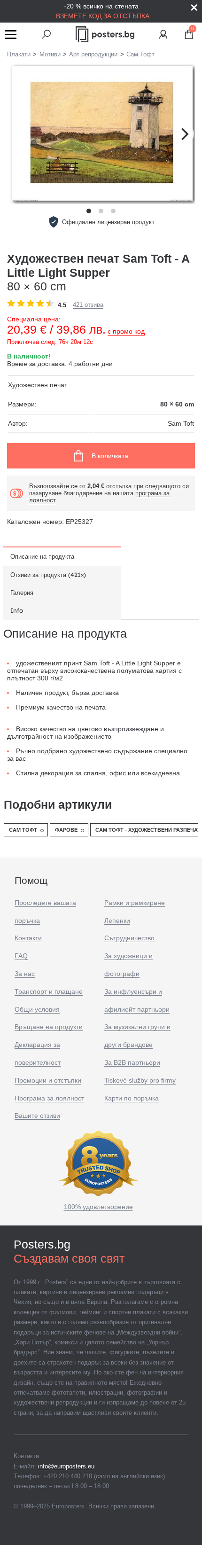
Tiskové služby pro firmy (140, 1080)
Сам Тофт (23, 830)
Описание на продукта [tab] (42, 556)
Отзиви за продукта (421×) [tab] (48, 574)
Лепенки (117, 920)
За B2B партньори (132, 1062)
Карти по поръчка (131, 1098)
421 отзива (88, 305)
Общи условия (37, 1009)
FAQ (21, 956)
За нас (25, 973)
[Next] (183, 134)
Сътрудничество (129, 938)
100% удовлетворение (98, 1206)
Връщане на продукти (49, 1026)
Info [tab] (16, 610)
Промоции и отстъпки (48, 1080)
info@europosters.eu (66, 1466)
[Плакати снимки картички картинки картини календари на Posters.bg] (105, 34)
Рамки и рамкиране (134, 902)
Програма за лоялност (49, 1098)
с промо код (126, 331)
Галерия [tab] (21, 592)
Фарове (66, 830)
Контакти (28, 938)
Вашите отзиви (37, 1115)
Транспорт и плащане (49, 991)
